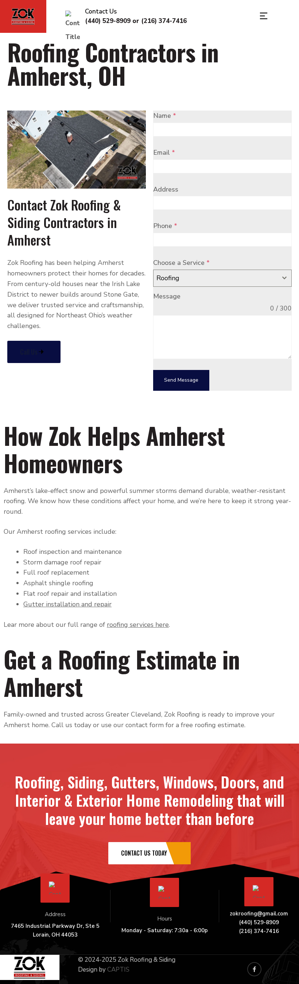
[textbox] (215, 278)
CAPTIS (118, 969)
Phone (165, 225)
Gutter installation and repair (67, 604)
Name (164, 115)
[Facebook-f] (254, 969)
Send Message (181, 380)
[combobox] (222, 278)
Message (166, 296)
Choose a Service (181, 262)
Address (165, 189)
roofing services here (138, 624)
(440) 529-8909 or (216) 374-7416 (136, 21)
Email (164, 152)
